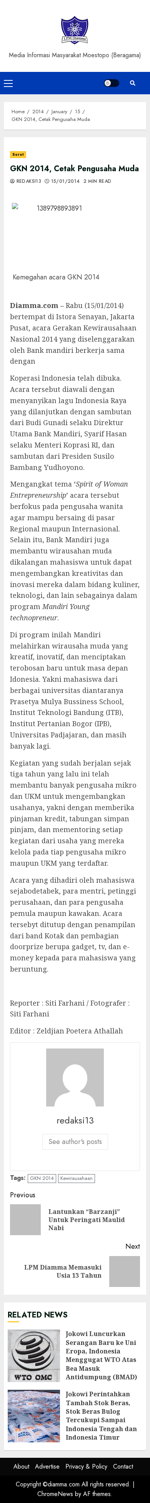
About (21, 1466)
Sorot (18, 154)
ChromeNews (55, 1493)
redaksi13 (28, 182)
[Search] (132, 83)
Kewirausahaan (76, 1178)
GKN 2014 (42, 1178)
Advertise (47, 1466)
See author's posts (75, 1142)
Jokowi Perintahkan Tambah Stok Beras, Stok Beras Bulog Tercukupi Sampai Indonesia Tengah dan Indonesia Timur (34, 1416)
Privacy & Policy (86, 1466)
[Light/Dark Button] (111, 83)
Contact (123, 1466)
